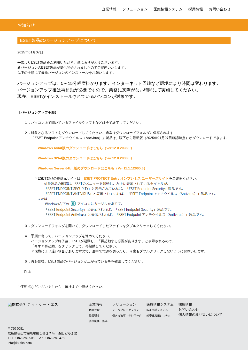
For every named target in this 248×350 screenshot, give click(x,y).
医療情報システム (168, 9)
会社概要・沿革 (98, 321)
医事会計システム (157, 309)
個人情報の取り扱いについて (200, 314)
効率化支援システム (158, 315)
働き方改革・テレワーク (127, 315)
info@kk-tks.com (20, 343)
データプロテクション (125, 309)
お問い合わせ (220, 9)
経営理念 (94, 315)
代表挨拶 (94, 309)
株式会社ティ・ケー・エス (44, 10)
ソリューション (135, 9)
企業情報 (109, 9)
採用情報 (195, 9)
